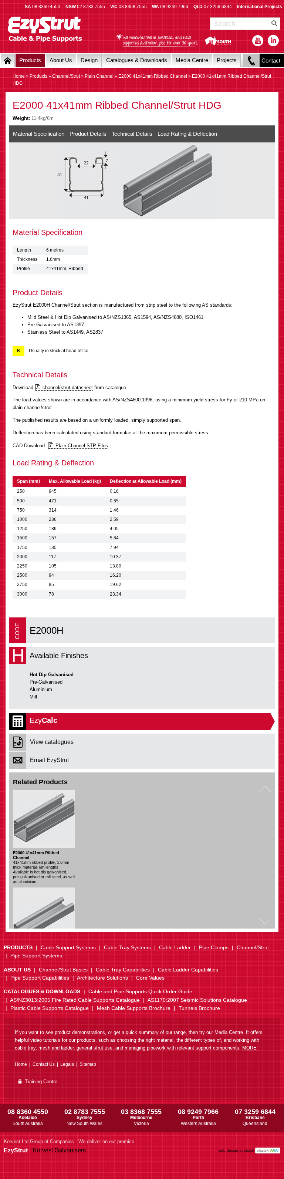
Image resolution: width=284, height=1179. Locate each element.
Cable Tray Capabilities (123, 970)
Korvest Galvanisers (59, 1150)
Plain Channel (99, 76)
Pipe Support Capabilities (39, 978)
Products (30, 60)
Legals (67, 1064)
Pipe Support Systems (36, 956)
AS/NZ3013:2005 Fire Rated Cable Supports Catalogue (75, 1000)
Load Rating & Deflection (187, 134)
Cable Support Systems (68, 947)
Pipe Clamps (214, 947)
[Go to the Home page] (8, 60)
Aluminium (41, 689)
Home (19, 76)
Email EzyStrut (49, 760)
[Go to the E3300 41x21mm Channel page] (44, 916)
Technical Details (132, 134)
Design (89, 60)
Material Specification (38, 134)
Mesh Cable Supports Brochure (133, 1008)
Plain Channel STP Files (81, 445)
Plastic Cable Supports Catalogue (49, 1008)
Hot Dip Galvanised (52, 674)
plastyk (262, 1150)
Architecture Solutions (102, 978)
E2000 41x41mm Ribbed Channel (152, 76)
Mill (33, 697)
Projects (227, 60)
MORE (249, 1048)
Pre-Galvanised (46, 682)
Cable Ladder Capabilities (188, 970)
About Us (61, 60)
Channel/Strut (66, 76)
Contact (270, 60)
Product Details (88, 134)
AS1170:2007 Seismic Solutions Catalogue (197, 1000)
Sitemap (88, 1064)
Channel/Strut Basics (63, 970)
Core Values (150, 978)
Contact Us (44, 1064)
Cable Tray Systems (127, 947)
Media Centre (192, 60)
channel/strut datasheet (68, 387)
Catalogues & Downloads (136, 60)
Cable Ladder (175, 947)
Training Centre (40, 1081)
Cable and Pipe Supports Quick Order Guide (140, 991)
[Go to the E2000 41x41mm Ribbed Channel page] (44, 819)
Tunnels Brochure (199, 1008)
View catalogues (52, 742)
